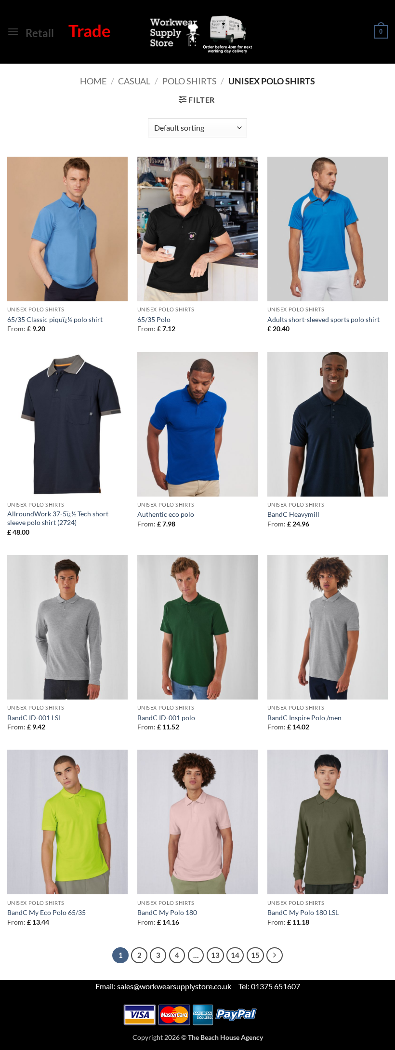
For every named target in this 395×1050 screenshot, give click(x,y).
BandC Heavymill (293, 514)
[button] (13, 31)
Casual (134, 81)
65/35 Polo (154, 319)
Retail (40, 33)
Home (93, 81)
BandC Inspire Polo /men (304, 717)
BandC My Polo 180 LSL (303, 912)
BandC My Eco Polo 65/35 (46, 912)
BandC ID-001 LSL (34, 717)
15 (255, 955)
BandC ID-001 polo (166, 717)
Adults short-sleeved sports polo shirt (323, 319)
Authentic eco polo (165, 514)
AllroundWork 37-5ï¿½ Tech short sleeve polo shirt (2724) (57, 518)
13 (215, 955)
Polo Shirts (189, 81)
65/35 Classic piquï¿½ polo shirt (55, 319)
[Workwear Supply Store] (192, 34)
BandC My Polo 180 (167, 912)
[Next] (274, 955)
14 (235, 955)
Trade (89, 30)
